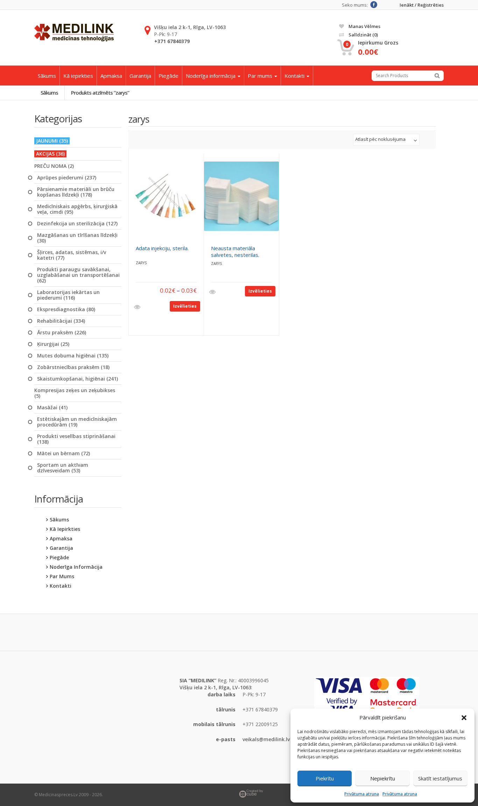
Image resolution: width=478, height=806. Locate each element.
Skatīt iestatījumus (440, 778)
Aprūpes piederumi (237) (66, 177)
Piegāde (168, 75)
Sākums (47, 75)
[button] (464, 717)
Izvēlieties (185, 306)
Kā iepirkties (78, 75)
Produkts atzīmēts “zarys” (100, 92)
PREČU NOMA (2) (54, 166)
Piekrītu (325, 778)
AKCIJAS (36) (50, 153)
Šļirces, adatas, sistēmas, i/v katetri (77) (71, 255)
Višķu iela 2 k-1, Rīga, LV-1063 (190, 27)
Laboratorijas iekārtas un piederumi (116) (68, 295)
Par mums (261, 75)
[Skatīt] (138, 307)
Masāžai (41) (52, 407)
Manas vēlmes (363, 26)
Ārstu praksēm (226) (61, 332)
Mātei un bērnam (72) (63, 453)
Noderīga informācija (211, 75)
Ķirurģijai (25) (53, 344)
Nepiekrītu (382, 778)
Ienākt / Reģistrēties (422, 5)
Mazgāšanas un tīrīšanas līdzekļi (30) (77, 238)
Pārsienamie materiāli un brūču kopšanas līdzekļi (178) (75, 192)
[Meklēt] (437, 75)
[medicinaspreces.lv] (74, 32)
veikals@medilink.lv (266, 739)
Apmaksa (111, 75)
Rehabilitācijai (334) (61, 321)
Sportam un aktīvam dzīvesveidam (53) (62, 467)
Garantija (140, 75)
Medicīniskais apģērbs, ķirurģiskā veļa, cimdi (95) (77, 209)
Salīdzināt (362, 35)
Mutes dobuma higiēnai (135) (72, 355)
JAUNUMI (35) (52, 140)
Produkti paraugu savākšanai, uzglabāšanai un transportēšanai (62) (78, 275)
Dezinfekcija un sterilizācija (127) (77, 223)
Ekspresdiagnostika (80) (66, 309)
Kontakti (295, 75)
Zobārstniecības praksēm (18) (73, 367)
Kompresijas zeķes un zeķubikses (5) (74, 393)
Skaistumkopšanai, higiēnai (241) (77, 379)
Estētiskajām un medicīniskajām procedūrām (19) (77, 422)
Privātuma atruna (361, 794)
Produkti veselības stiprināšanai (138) (76, 439)
